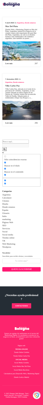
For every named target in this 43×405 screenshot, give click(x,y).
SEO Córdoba (23, 397)
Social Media (21, 359)
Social (4, 231)
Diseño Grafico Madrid (21, 377)
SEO (4, 225)
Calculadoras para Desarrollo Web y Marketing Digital (21, 373)
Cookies (25, 395)
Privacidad (18, 395)
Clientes (5, 201)
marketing (6, 219)
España (5, 210)
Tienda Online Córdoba (21, 352)
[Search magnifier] (4, 149)
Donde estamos (30, 23)
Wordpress (6, 247)
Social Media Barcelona (21, 370)
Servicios (6, 228)
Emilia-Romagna (11, 397)
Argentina (20, 23)
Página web (21, 345)
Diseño (5, 204)
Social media (7, 235)
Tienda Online (21, 349)
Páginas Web (7, 222)
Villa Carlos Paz (12, 86)
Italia (4, 216)
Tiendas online (8, 238)
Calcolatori (6, 198)
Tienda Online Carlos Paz (21, 356)
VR (3, 241)
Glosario (5, 213)
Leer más (8, 63)
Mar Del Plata (11, 26)
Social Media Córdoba (21, 363)
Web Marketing (8, 244)
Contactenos (21, 306)
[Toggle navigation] (38, 4)
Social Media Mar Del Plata (21, 366)
